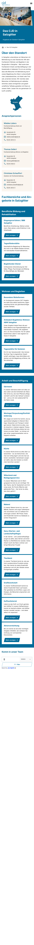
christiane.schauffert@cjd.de (15, 184)
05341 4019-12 (11, 140)
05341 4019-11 (11, 187)
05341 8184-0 (11, 163)
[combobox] (26, 659)
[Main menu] (30, 3)
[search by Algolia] (9, 668)
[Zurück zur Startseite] (3, 47)
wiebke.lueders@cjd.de (13, 136)
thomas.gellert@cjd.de (13, 160)
